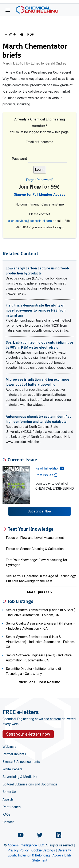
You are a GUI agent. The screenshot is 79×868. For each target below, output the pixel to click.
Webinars (9, 747)
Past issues (44, 475)
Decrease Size (6, 34)
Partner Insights (14, 754)
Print (22, 34)
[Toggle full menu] (8, 9)
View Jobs (27, 682)
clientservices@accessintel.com (30, 221)
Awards (8, 799)
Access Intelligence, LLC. (26, 845)
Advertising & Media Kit (20, 777)
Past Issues (12, 807)
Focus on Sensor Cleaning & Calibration (35, 549)
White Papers (13, 769)
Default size (10, 34)
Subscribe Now (39, 511)
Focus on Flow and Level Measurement (35, 538)
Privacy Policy (18, 850)
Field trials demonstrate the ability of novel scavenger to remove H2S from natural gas (36, 310)
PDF (30, 34)
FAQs (7, 814)
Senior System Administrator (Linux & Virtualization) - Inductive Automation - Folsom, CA (40, 642)
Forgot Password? (39, 180)
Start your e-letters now (28, 734)
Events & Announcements (21, 762)
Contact (8, 822)
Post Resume (49, 682)
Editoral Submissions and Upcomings (30, 784)
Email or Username (39, 142)
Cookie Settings (43, 850)
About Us (9, 792)
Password (19, 159)
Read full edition (47, 468)
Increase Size (14, 34)
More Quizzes (38, 592)
